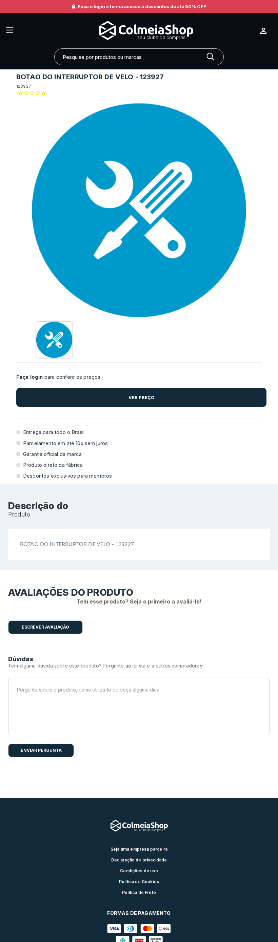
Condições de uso (139, 870)
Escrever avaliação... (45, 627)
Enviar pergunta (41, 750)
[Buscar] (210, 57)
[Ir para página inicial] (137, 30)
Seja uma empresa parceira (139, 849)
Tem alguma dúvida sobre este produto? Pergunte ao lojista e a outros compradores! (105, 666)
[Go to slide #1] (54, 340)
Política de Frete (139, 892)
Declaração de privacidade (139, 859)
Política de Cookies (139, 881)
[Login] (266, 31)
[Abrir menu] (9, 31)
